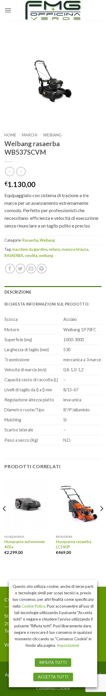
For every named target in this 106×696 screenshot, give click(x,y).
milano (54, 249)
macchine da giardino (29, 249)
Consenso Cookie (53, 688)
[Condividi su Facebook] (10, 268)
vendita (31, 255)
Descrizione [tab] (17, 292)
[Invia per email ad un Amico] (31, 268)
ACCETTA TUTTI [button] (53, 676)
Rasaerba (30, 240)
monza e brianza (75, 249)
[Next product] (9, 171)
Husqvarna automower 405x (24, 544)
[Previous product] (20, 171)
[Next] (101, 520)
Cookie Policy (33, 606)
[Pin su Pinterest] (42, 268)
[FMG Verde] (53, 10)
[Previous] (4, 520)
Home (10, 135)
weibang (46, 255)
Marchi (29, 135)
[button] (7, 10)
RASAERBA (13, 255)
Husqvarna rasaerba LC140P (73, 544)
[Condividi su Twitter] (20, 268)
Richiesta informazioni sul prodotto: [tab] (46, 304)
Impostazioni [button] (68, 645)
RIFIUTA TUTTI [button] (53, 662)
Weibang (52, 135)
